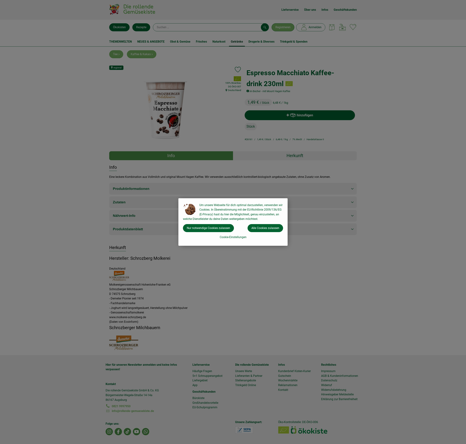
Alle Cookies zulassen (265, 228)
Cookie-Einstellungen (233, 237)
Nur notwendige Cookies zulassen (208, 228)
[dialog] (233, 222)
